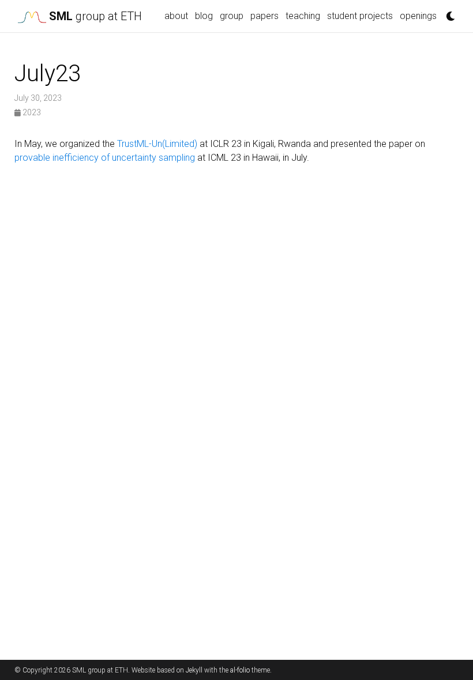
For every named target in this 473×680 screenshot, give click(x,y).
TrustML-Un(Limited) (157, 143)
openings (418, 15)
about (176, 15)
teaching (303, 15)
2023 (31, 112)
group (231, 15)
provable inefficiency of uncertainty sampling (104, 157)
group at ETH (95, 16)
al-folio (240, 670)
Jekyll (194, 670)
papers (264, 15)
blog (204, 15)
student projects (360, 15)
